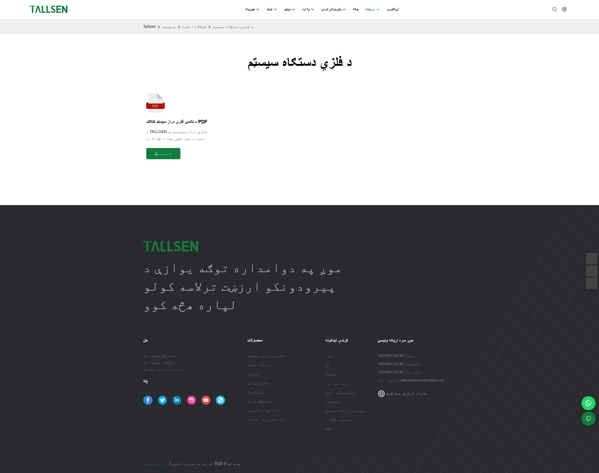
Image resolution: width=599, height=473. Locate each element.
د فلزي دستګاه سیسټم (233, 27)
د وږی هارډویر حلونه (163, 369)
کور (328, 355)
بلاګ (328, 428)
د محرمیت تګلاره (340, 419)
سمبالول (255, 392)
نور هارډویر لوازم (265, 419)
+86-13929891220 (391, 356)
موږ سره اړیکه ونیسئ (345, 410)
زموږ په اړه (337, 383)
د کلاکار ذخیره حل (159, 362)
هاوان (253, 374)
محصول (331, 374)
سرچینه (169, 27)
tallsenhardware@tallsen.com (422, 380)
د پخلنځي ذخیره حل (161, 356)
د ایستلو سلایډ (261, 365)
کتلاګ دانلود (194, 27)
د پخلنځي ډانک (261, 401)
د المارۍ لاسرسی (262, 410)
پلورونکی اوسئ (340, 392)
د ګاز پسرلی (258, 383)
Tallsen (149, 27)
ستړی (176, 464)
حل (327, 364)
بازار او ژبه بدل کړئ (406, 393)
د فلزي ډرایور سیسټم (267, 356)
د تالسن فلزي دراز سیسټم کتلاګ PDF (176, 121)
